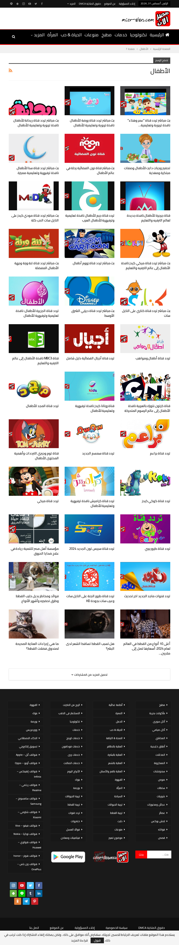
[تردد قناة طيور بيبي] (145, 528)
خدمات (121, 35)
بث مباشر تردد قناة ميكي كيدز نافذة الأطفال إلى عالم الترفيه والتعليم (145, 265)
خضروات (75, 821)
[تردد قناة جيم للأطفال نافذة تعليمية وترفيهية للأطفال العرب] (90, 196)
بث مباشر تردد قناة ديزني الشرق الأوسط (92, 313)
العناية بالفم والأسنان (111, 771)
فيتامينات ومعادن (70, 837)
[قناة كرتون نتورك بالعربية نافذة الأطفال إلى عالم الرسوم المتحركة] (145, 386)
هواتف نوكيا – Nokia (25, 833)
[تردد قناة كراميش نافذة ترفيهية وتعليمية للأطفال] (90, 481)
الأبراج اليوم (73, 771)
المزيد (72, 3)
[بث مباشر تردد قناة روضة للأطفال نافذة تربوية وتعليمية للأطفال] (90, 100)
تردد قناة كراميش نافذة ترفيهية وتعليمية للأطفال (92, 503)
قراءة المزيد (79, 940)
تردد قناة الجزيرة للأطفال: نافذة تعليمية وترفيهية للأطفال (37, 313)
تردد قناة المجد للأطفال (42, 406)
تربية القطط (116, 812)
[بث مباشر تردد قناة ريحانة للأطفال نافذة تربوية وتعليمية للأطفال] (34, 100)
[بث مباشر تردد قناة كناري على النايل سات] (145, 291)
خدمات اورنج (73, 738)
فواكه (161, 829)
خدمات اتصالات (72, 763)
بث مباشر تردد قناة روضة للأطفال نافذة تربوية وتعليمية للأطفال (92, 122)
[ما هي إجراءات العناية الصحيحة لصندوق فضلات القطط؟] (34, 624)
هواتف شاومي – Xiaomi (29, 814)
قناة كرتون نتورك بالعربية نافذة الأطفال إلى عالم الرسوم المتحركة (147, 408)
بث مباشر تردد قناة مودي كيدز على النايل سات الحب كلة (35, 217)
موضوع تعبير (115, 837)
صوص (161, 779)
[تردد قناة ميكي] (34, 481)
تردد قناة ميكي (48, 501)
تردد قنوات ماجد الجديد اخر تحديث (147, 596)
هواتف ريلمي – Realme (30, 787)
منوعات (91, 35)
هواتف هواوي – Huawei (29, 845)
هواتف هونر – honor (25, 855)
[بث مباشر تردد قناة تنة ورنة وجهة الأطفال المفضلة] (34, 243)
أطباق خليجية (157, 746)
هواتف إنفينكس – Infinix (29, 774)
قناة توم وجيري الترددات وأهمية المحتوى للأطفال (36, 455)
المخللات (160, 754)
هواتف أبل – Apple (26, 754)
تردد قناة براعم (160, 453)
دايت (119, 821)
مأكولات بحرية (157, 713)
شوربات (161, 796)
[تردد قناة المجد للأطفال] (34, 386)
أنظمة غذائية (115, 704)
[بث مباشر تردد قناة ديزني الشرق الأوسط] (90, 291)
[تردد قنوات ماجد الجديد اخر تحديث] (145, 576)
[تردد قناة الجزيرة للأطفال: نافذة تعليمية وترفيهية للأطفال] (34, 291)
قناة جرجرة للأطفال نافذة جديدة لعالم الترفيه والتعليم (148, 217)
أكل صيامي (158, 729)
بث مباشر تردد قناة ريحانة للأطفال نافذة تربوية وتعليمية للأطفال (36, 122)
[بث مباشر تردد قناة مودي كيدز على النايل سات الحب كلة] (34, 196)
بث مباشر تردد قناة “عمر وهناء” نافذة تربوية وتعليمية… (148, 122)
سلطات (161, 787)
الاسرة (118, 713)
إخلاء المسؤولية (127, 3)
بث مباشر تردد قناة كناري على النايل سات (146, 313)
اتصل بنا (34, 928)
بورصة (76, 787)
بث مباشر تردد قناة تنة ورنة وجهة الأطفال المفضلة (36, 265)
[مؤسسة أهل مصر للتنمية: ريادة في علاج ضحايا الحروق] (34, 528)
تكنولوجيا (138, 35)
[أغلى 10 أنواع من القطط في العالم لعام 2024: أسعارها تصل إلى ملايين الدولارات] (145, 624)
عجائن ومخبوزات (156, 804)
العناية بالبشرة (115, 754)
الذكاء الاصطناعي (27, 738)
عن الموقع (110, 3)
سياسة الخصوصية (116, 928)
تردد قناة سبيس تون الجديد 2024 (91, 548)
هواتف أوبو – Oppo (26, 763)
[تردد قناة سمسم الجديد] (90, 433)
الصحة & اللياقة (114, 738)
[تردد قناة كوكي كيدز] (145, 481)
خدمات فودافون (71, 746)
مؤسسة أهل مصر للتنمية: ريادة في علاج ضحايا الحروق (35, 551)
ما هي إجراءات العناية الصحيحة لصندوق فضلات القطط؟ (37, 646)
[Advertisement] (59, 17)
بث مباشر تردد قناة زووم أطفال (93, 263)
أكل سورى (159, 721)
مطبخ (107, 35)
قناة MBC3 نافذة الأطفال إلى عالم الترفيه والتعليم (35, 360)
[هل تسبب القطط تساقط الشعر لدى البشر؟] (90, 624)
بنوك (77, 779)
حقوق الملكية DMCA (90, 3)
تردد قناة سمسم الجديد (98, 453)
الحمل (119, 721)
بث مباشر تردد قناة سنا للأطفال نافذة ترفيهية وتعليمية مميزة (38, 170)
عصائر (162, 812)
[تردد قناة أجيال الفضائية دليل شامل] (90, 338)
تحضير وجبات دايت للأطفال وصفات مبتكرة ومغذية (147, 170)
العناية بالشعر (115, 763)
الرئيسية (157, 35)
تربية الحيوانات (115, 804)
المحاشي (160, 738)
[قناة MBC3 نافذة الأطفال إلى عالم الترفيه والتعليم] (34, 338)
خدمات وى (74, 754)
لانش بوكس (158, 821)
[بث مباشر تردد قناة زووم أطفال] (90, 243)
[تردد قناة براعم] (145, 433)
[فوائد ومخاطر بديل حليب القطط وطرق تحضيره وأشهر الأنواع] (34, 576)
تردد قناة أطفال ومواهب (153, 358)
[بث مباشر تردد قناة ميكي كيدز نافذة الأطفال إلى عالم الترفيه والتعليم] (145, 243)
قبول (97, 940)
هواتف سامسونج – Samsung (28, 801)
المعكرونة (159, 763)
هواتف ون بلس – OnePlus (29, 866)
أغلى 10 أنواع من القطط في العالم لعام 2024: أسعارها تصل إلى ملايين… (146, 648)
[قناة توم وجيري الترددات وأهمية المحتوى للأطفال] (34, 433)
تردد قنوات (74, 812)
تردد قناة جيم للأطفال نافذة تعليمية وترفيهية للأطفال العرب (89, 217)
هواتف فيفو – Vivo (26, 825)
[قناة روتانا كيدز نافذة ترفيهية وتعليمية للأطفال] (90, 386)
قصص (161, 837)
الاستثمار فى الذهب (69, 713)
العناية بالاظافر (114, 746)
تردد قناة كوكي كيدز (156, 501)
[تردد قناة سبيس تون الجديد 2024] (90, 528)
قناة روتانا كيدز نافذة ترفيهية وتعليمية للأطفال (94, 408)
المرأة (52, 35)
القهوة (118, 779)
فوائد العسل (73, 829)
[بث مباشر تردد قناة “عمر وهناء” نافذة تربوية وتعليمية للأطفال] (145, 100)
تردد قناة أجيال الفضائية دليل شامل (90, 358)
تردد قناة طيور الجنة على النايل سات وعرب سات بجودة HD (90, 598)
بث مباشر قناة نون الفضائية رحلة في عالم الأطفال (90, 170)
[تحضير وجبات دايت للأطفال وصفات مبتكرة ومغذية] (145, 148)
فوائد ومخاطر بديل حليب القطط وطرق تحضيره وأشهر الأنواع (37, 598)
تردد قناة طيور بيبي (157, 548)
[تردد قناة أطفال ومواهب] (145, 338)
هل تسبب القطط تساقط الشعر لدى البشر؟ (90, 646)
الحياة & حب (71, 35)
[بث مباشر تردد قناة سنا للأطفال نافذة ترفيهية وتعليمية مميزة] (34, 148)
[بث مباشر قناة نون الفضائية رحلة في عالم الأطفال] (90, 148)
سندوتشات (159, 771)
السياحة (118, 796)
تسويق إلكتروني (28, 746)
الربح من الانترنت (71, 704)
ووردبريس (31, 729)
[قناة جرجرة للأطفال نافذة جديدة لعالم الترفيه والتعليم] (145, 196)
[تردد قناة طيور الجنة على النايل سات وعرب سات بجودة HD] (90, 576)
